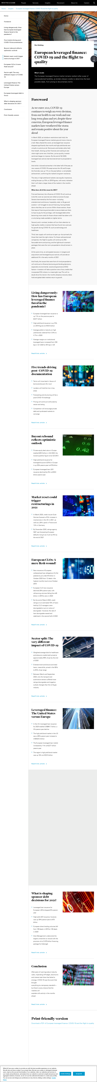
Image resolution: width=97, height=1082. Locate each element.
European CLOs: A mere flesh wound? (12, 66)
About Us (74, 3)
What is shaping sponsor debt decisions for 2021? (12, 102)
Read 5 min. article (38, 625)
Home (4, 9)
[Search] (94, 3)
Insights (47, 3)
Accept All (79, 1073)
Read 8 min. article (38, 353)
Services (35, 3)
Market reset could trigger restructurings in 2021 (13, 57)
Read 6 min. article (38, 422)
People (23, 3)
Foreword (7, 22)
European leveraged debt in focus (14, 94)
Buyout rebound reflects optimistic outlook (13, 49)
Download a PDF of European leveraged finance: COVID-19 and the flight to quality (62, 1023)
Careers (86, 3)
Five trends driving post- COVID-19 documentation (13, 41)
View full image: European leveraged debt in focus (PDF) (50, 880)
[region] (48, 1074)
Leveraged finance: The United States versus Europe (12, 85)
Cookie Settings (65, 1073)
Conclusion (8, 109)
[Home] (8, 2)
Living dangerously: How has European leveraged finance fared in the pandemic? (12, 31)
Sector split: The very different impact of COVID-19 (13, 75)
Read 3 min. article (38, 1004)
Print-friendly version (11, 115)
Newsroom (60, 3)
